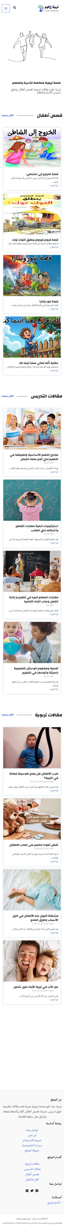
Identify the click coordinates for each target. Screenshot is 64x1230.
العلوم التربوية (49, 462)
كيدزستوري (53, 1202)
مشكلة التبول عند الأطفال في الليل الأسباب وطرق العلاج (35, 918)
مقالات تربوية (32, 1164)
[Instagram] (27, 1190)
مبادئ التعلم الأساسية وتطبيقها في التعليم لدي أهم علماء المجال (34, 457)
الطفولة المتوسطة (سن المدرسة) (42, 781)
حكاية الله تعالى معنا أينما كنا (38, 363)
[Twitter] (32, 1190)
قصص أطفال (32, 1174)
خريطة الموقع (32, 1150)
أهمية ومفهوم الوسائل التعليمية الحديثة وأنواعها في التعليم (36, 670)
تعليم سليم (50, 605)
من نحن (32, 1135)
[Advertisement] (32, 1057)
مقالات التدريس (32, 1169)
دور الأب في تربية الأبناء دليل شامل (35, 987)
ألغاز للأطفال (32, 1179)
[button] (14, 8)
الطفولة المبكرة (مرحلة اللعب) (43, 923)
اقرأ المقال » (54, 186)
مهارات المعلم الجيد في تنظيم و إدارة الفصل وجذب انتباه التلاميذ (33, 599)
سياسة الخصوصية (32, 1145)
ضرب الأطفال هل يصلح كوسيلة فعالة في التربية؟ (33, 776)
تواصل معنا (32, 1130)
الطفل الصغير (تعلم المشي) (44, 848)
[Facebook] (36, 1190)
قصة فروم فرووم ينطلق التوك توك (35, 240)
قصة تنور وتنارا (48, 301)
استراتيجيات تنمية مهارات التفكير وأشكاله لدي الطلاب (37, 528)
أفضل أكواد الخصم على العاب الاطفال (33, 845)
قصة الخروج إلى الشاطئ (42, 174)
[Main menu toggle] (6, 8)
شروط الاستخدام (32, 1140)
